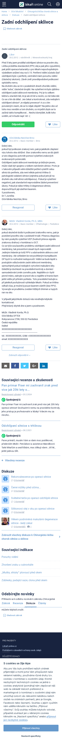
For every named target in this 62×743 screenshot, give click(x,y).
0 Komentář (19, 480)
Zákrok (6, 603)
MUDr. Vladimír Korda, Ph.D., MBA (25, 221)
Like (55, 124)
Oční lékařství (17, 11)
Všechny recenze (15, 460)
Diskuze (15, 15)
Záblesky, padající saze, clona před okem (24, 580)
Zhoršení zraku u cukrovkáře (17, 564)
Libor (11, 54)
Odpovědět (18, 124)
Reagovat (18, 207)
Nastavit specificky (31, 736)
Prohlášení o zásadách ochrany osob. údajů (21, 650)
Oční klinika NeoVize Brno (21, 138)
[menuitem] (6, 603)
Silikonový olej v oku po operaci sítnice (32, 508)
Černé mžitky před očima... (26, 487)
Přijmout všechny (31, 728)
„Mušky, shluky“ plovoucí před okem (22, 572)
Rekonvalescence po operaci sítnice (31, 476)
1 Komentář (19, 501)
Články (42, 603)
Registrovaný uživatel (11, 394)
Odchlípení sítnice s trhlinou (21, 426)
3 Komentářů (19, 526)
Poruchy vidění (10, 556)
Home (4, 11)
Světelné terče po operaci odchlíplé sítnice (34, 498)
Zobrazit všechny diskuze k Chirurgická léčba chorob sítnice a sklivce (27, 537)
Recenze (18, 603)
